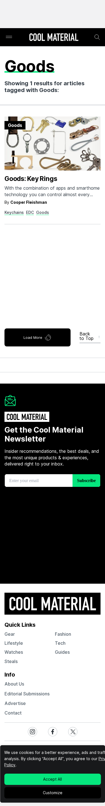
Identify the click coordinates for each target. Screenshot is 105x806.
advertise (15, 703)
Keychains (14, 212)
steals (11, 661)
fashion (63, 634)
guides (62, 652)
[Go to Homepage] (54, 37)
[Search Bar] (97, 37)
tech (60, 643)
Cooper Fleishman (28, 202)
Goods (42, 212)
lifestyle (13, 643)
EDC (30, 212)
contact (13, 713)
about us (14, 684)
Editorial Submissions (27, 694)
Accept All (52, 779)
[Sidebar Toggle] (8, 37)
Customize (52, 792)
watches (13, 652)
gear (9, 634)
